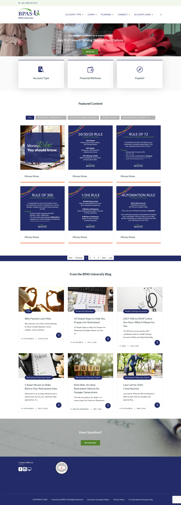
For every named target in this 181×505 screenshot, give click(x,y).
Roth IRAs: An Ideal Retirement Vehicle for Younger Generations (86, 388)
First (70, 258)
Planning (106, 15)
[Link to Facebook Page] (20, 470)
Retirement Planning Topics (39, 378)
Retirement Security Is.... (138, 117)
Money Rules (110, 117)
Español (139, 78)
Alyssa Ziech (27, 339)
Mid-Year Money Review (83, 117)
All (30, 117)
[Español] (140, 71)
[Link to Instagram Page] (25, 470)
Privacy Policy (119, 500)
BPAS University (25, 18)
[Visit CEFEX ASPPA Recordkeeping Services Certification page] (61, 468)
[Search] (161, 14)
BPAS (123, 346)
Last (110, 258)
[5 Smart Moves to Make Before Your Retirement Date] (41, 365)
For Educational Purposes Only (141, 500)
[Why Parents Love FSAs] (41, 299)
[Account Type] (41, 71)
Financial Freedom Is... (51, 117)
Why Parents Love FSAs (38, 318)
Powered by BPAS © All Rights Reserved (67, 500)
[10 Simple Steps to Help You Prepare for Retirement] (90, 299)
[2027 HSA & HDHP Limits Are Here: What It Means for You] (139, 299)
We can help (90, 443)
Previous (79, 258)
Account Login (142, 15)
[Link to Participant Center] (29, 470)
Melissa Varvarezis (79, 409)
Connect (123, 15)
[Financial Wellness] (90, 71)
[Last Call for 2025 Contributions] (139, 365)
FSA (28, 311)
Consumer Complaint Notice (98, 500)
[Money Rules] (42, 147)
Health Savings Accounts (136, 311)
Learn (91, 15)
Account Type (73, 15)
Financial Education (84, 311)
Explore (90, 47)
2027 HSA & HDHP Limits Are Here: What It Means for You (139, 322)
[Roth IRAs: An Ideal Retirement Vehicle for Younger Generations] (90, 365)
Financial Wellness (90, 78)
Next (104, 258)
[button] (83, 15)
